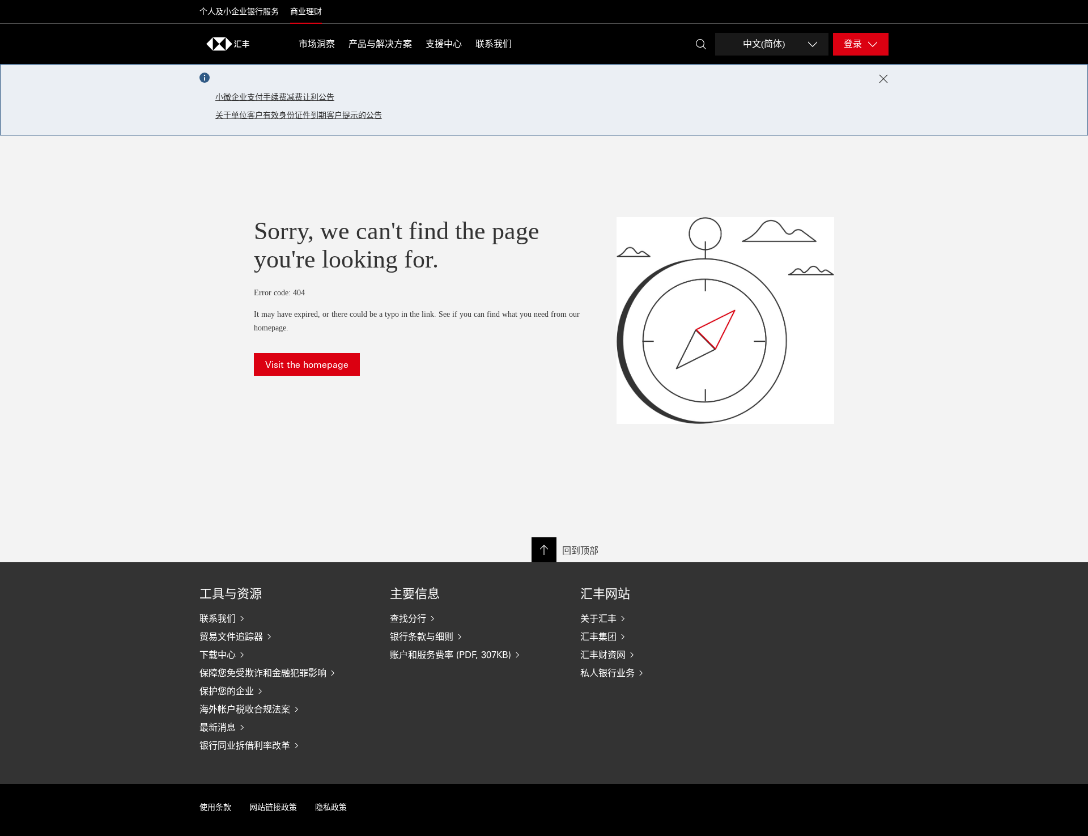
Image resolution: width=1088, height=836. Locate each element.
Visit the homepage (306, 364)
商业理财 (306, 11)
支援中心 (444, 44)
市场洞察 (317, 44)
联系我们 (493, 44)
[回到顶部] (544, 549)
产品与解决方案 (380, 44)
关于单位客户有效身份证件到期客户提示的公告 (298, 115)
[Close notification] (883, 79)
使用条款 (215, 807)
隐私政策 (331, 807)
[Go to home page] (227, 43)
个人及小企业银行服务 (239, 11)
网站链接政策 (273, 807)
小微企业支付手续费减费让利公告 (274, 97)
